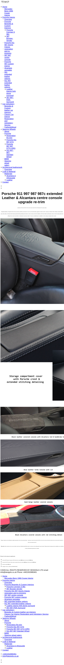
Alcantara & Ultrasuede (11, 177)
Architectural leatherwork (12, 167)
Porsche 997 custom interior (9, 64)
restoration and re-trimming (8, 51)
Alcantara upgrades (8, 69)
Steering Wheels (9, 129)
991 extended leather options (8, 75)
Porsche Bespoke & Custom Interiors (8, 24)
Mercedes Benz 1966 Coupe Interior (8, 12)
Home (4, 7)
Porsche (7, 133)
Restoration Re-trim (11, 137)
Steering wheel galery (7, 163)
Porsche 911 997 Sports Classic (9, 45)
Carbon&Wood (10, 127)
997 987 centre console (7, 57)
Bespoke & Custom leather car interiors (8, 109)
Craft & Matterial (8, 171)
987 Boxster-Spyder (9, 38)
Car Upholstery (8, 104)
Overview (8, 19)
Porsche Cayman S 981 (10, 32)
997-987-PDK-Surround (10, 100)
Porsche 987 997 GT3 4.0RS (10, 146)
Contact (5, 182)
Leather (9, 180)
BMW (6, 159)
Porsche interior (8, 17)
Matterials (8, 174)
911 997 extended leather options (8, 84)
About (6, 131)
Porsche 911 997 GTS (11, 141)
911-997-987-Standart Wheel (9, 153)
